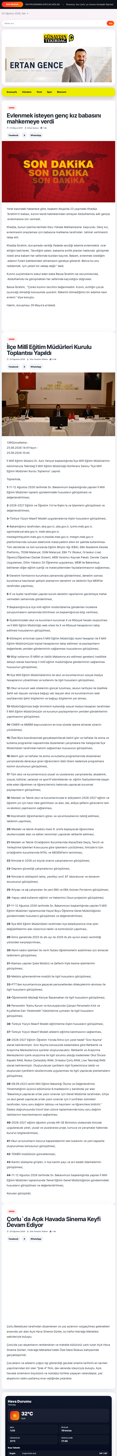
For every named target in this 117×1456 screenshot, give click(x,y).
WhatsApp (36, 135)
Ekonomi (61, 92)
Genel (12, 108)
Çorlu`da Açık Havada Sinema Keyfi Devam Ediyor (53, 1222)
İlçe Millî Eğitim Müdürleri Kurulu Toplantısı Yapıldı (49, 349)
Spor (49, 92)
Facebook (13, 135)
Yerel (39, 92)
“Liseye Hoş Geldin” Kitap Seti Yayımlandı (68, 4)
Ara (110, 23)
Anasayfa (12, 92)
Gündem (26, 92)
